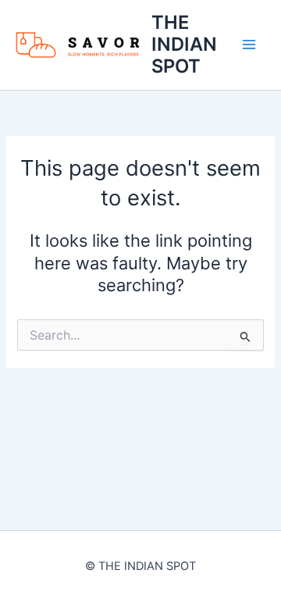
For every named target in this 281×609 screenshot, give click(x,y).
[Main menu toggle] (249, 44)
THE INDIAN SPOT (184, 44)
